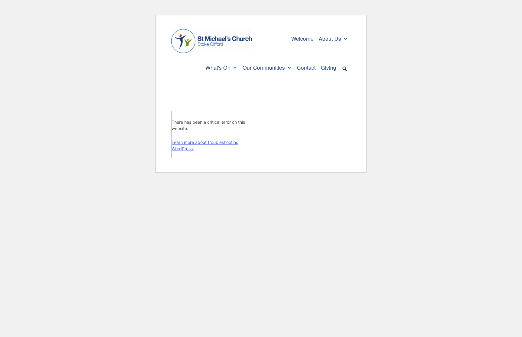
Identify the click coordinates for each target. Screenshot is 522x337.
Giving (328, 67)
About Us (330, 38)
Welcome (302, 38)
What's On (217, 67)
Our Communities (264, 67)
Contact (306, 67)
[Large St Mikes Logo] (211, 37)
